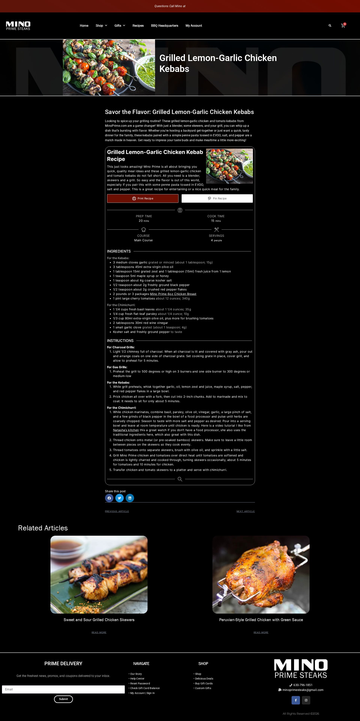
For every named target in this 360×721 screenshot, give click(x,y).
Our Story (136, 673)
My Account (194, 25)
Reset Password (140, 683)
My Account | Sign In (142, 693)
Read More (99, 632)
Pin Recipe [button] (219, 198)
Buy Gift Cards (204, 683)
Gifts (118, 25)
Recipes (138, 25)
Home (84, 25)
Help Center (137, 678)
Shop (99, 25)
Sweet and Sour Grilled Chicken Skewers (99, 619)
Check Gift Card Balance (145, 688)
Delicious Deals (204, 678)
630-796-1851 (196, 6)
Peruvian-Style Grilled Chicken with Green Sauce (261, 619)
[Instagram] (306, 700)
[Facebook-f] (296, 700)
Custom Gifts (203, 688)
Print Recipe (145, 198)
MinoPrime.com (116, 125)
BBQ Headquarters (164, 25)
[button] (330, 25)
